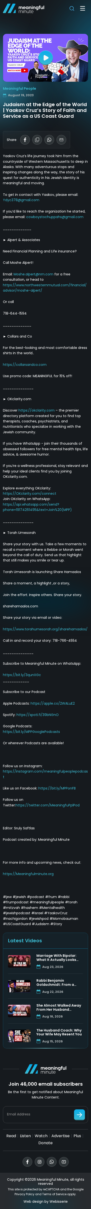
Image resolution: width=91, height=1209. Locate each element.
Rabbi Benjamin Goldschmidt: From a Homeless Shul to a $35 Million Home (56, 983)
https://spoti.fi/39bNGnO (38, 714)
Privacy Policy (24, 1194)
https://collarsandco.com (25, 364)
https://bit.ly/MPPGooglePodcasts (31, 731)
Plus (77, 1136)
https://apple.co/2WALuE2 (53, 703)
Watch (41, 1136)
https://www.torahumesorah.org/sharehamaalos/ (45, 629)
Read (11, 1136)
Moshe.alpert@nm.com (33, 274)
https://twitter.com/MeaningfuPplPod (48, 805)
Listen (25, 1136)
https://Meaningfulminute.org (28, 873)
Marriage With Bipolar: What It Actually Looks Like (56, 958)
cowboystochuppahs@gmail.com (54, 216)
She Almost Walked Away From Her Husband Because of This (58, 1007)
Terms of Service (54, 1194)
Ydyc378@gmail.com (21, 200)
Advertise (60, 1136)
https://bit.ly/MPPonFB (57, 788)
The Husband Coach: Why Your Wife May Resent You (59, 1032)
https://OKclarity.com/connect (29, 493)
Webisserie (59, 1201)
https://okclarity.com (36, 410)
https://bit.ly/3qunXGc (22, 674)
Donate (45, 1143)
